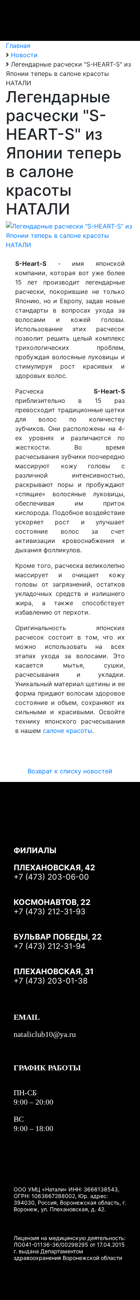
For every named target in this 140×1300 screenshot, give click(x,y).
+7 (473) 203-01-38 (51, 981)
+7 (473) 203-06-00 (51, 877)
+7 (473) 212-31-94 (50, 946)
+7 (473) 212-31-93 (50, 911)
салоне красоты (67, 730)
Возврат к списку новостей (70, 771)
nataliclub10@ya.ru (45, 1034)
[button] (118, 20)
